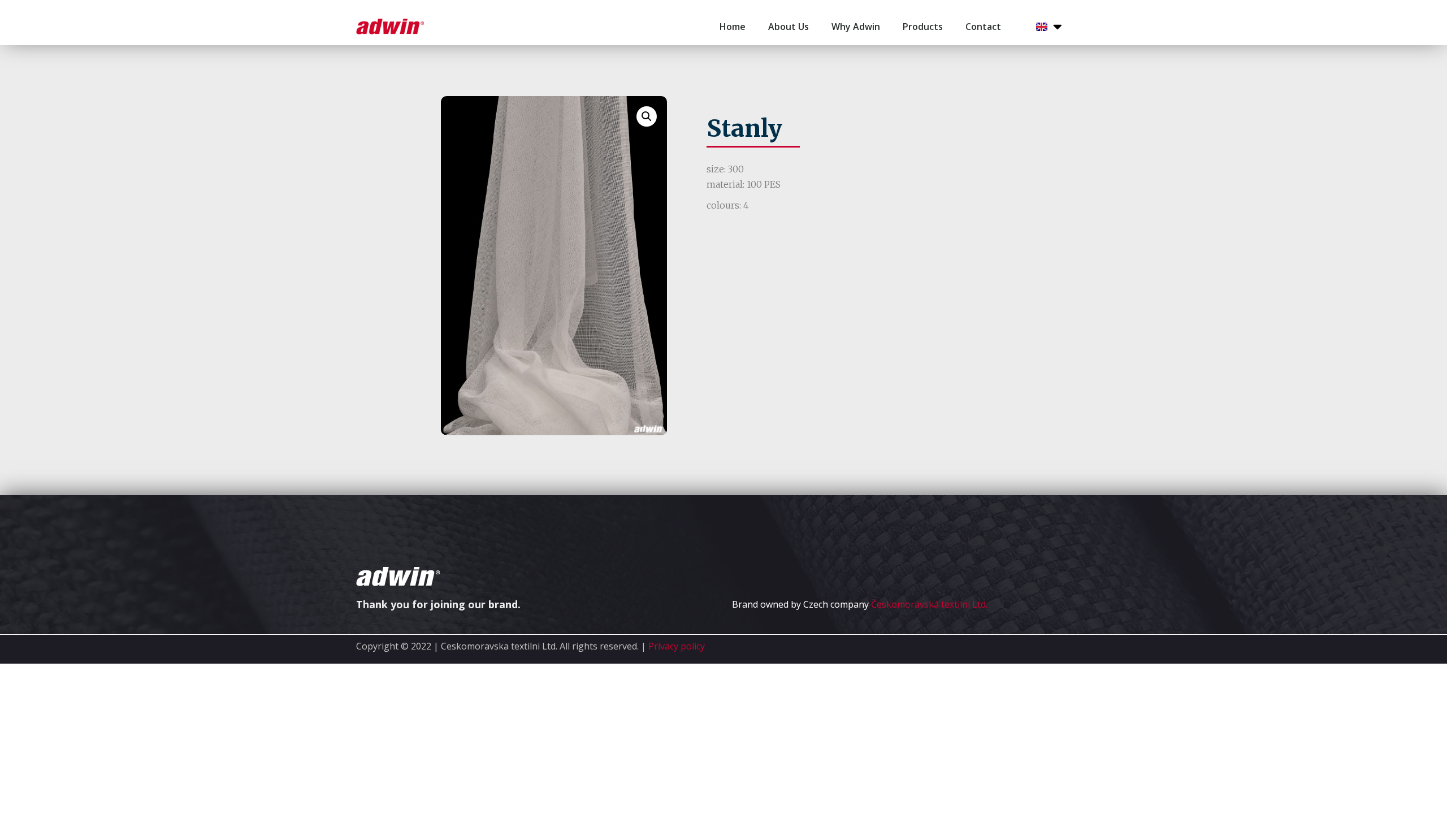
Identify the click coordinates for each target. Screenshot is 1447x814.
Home (733, 26)
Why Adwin (855, 26)
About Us (788, 26)
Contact (983, 26)
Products (923, 26)
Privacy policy (676, 646)
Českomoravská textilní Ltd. (929, 604)
